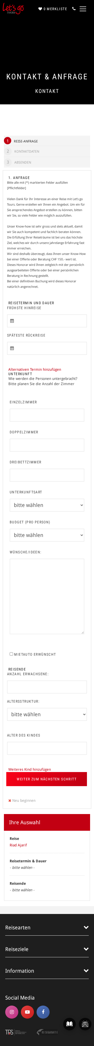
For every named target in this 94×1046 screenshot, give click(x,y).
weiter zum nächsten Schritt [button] (47, 779)
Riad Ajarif (18, 845)
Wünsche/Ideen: (26, 552)
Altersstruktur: (23, 701)
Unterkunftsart (26, 492)
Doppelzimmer (24, 432)
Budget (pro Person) (30, 522)
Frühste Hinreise (24, 308)
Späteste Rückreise (26, 335)
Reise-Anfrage (22, 141)
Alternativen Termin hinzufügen (34, 369)
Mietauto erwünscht (34, 654)
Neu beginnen (23, 800)
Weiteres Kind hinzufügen (29, 769)
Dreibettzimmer (26, 462)
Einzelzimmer (23, 402)
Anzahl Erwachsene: (28, 674)
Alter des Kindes (23, 735)
